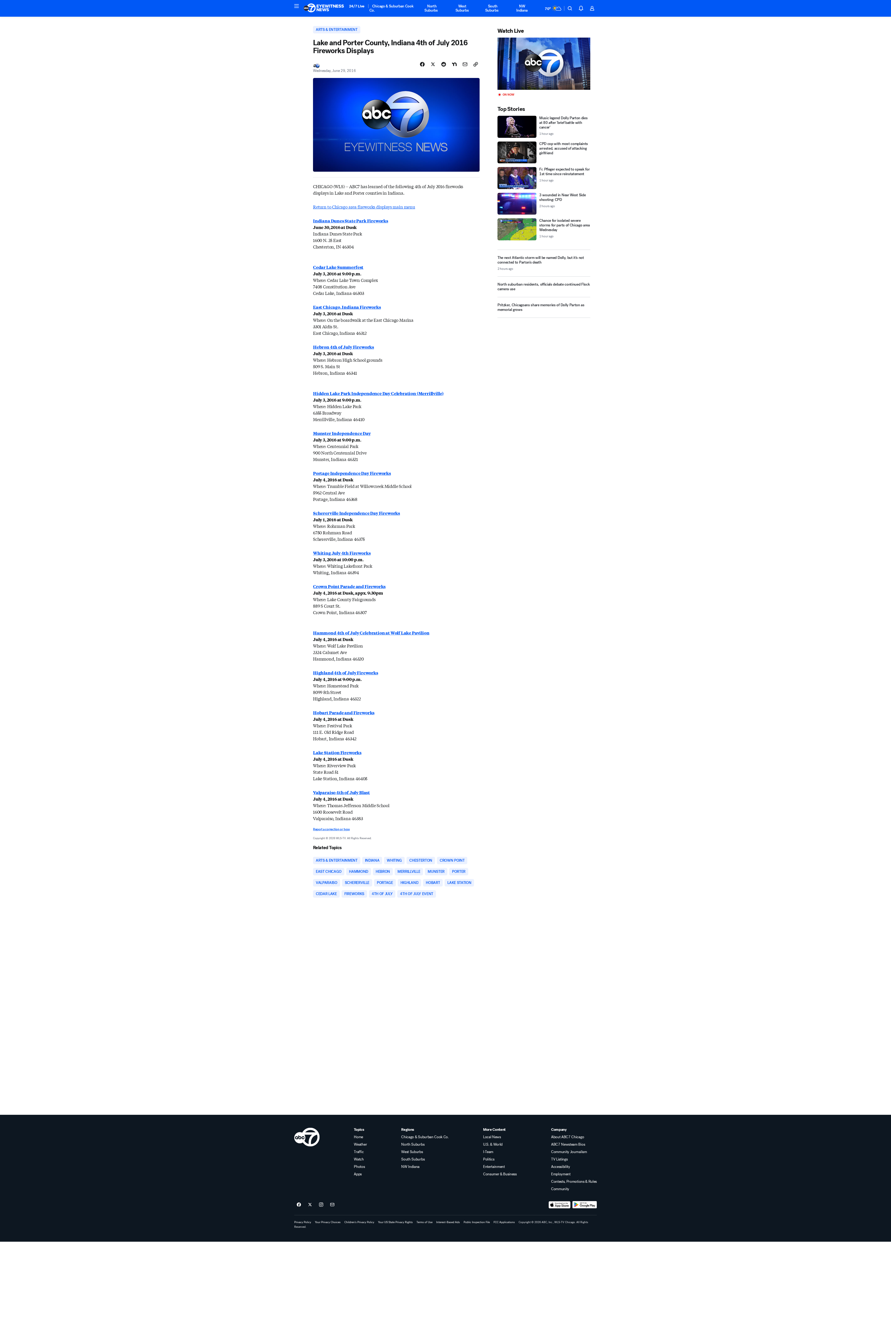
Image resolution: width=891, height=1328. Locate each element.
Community (560, 1189)
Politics (488, 1159)
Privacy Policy (302, 1222)
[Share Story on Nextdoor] (454, 64)
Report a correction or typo (331, 829)
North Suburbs (431, 8)
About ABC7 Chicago (567, 1137)
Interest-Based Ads (448, 1222)
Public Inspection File (477, 1222)
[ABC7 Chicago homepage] (323, 8)
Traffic (359, 1152)
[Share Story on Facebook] (422, 64)
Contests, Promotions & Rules (574, 1181)
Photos (359, 1167)
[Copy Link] (476, 64)
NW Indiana (522, 8)
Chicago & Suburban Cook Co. (391, 8)
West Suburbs (462, 8)
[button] (296, 6)
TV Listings (559, 1159)
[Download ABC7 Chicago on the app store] (560, 1205)
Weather (360, 1144)
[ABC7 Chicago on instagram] (321, 1204)
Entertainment (494, 1167)
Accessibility (560, 1167)
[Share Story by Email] (465, 64)
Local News (492, 1137)
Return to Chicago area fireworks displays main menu (364, 207)
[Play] (543, 64)
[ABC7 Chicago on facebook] (298, 1204)
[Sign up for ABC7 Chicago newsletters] (332, 1204)
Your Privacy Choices (328, 1222)
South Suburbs (492, 8)
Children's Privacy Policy (359, 1222)
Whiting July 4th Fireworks (342, 553)
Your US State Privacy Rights (395, 1222)
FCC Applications (504, 1222)
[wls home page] (307, 1137)
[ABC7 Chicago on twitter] (310, 1204)
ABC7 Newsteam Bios (568, 1144)
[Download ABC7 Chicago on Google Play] (584, 1205)
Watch (359, 1159)
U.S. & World (493, 1144)
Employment (561, 1174)
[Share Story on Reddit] (444, 64)
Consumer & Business (500, 1174)
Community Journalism (569, 1152)
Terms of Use (424, 1222)
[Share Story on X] (433, 64)
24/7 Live (357, 6)
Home (358, 1137)
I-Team (488, 1152)
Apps (358, 1174)
